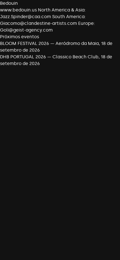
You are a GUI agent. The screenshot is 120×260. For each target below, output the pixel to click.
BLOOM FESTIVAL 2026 (24, 43)
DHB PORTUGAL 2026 (23, 56)
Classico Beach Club (75, 56)
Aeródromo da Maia (77, 43)
